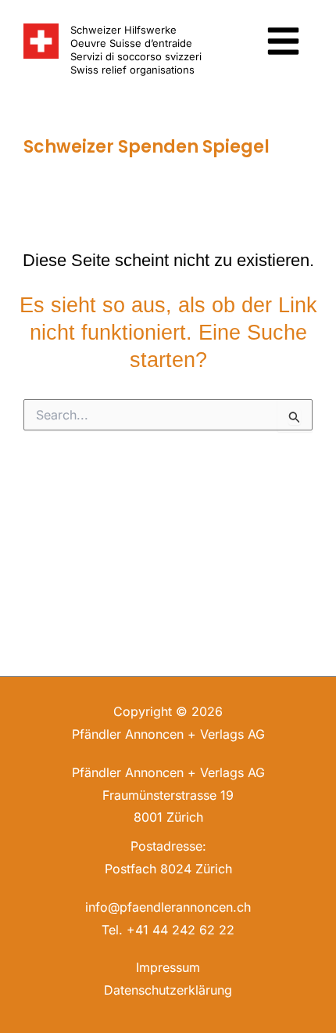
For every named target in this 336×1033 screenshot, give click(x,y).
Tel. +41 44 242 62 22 (168, 930)
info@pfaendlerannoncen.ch (168, 907)
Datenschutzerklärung (168, 990)
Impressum (168, 967)
